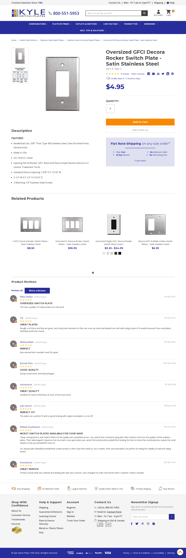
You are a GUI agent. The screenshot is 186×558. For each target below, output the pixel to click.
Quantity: (112, 101)
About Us (16, 510)
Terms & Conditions (141, 553)
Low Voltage (110, 24)
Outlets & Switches (86, 24)
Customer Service (20, 515)
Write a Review (137, 74)
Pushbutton (131, 24)
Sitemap (171, 553)
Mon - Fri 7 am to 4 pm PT (137, 2)
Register (71, 507)
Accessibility (159, 553)
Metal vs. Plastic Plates (51, 528)
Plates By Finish (61, 24)
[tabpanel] (31, 235)
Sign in (70, 511)
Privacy (126, 553)
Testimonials (18, 519)
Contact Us (114, 2)
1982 (40, 2)
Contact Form (114, 511)
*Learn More (140, 160)
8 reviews (125, 74)
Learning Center (47, 516)
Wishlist (71, 516)
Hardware (149, 24)
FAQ (41, 532)
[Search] (144, 13)
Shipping (158, 2)
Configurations (37, 24)
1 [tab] (93, 273)
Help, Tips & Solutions (92, 30)
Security (15, 523)
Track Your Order (76, 520)
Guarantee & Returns (50, 511)
